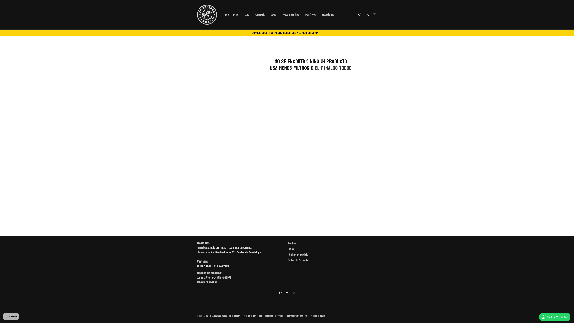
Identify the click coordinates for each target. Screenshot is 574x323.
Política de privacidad (253, 315)
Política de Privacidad (298, 260)
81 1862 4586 (204, 266)
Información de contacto (297, 315)
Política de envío (318, 315)
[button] (237, 14)
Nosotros (292, 243)
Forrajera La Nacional (212, 316)
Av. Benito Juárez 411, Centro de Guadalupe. (236, 252)
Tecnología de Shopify (231, 316)
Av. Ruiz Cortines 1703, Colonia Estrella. (229, 248)
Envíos (291, 249)
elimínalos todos (333, 68)
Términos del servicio (274, 315)
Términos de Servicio (298, 254)
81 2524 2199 (221, 266)
